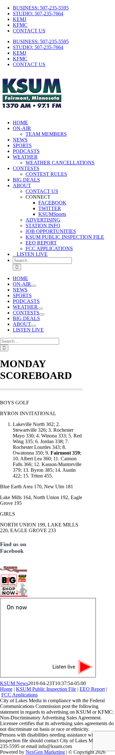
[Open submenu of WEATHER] (40, 309)
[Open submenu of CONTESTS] (41, 314)
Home (6, 689)
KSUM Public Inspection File (46, 689)
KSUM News (14, 683)
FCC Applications (19, 694)
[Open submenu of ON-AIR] (33, 286)
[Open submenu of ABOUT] (33, 326)
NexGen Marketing (45, 752)
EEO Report (92, 689)
